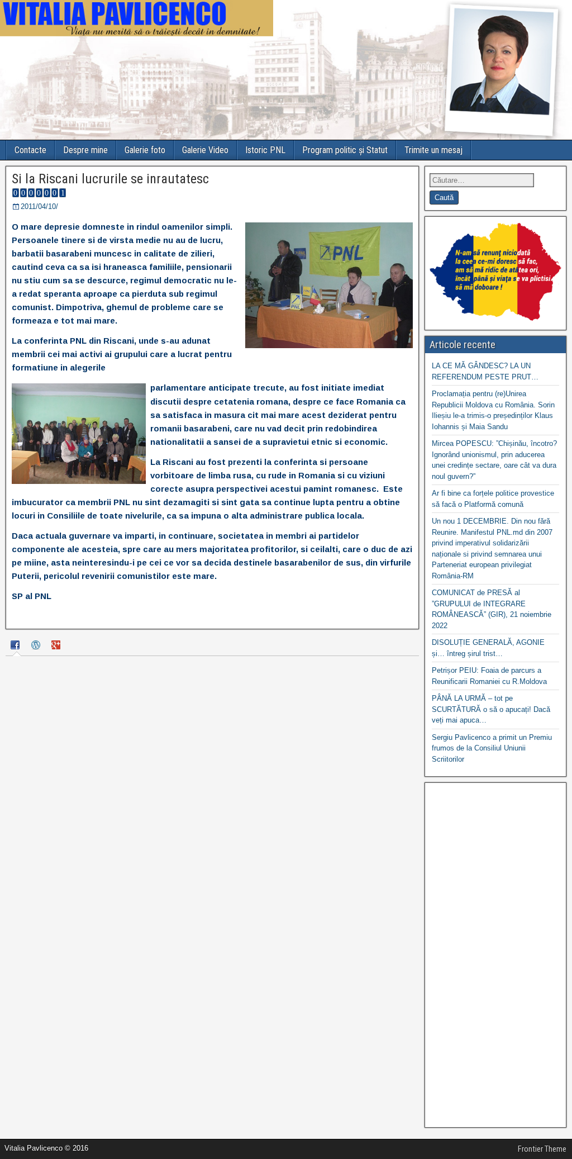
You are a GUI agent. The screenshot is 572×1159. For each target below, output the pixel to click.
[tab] (16, 646)
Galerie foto (145, 150)
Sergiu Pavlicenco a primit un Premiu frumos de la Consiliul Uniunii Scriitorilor (492, 748)
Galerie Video (205, 150)
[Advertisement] (495, 955)
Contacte (30, 150)
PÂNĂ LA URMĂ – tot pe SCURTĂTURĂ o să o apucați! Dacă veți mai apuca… (491, 709)
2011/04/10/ (39, 206)
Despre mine (85, 150)
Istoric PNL (265, 150)
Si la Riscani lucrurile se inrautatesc (110, 179)
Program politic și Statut (345, 150)
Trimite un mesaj (433, 150)
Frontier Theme (542, 1149)
